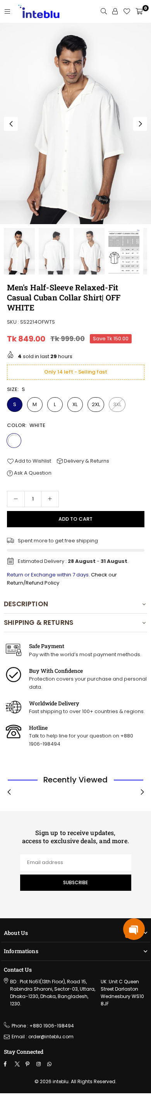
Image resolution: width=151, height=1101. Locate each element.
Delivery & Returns (86, 461)
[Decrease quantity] (15, 499)
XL (74, 404)
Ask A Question (32, 473)
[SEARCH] (104, 11)
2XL (96, 404)
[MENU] (7, 11)
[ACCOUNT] (115, 11)
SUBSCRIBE (75, 882)
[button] (140, 124)
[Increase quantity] (49, 499)
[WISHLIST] (126, 11)
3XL (117, 404)
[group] (75, 123)
